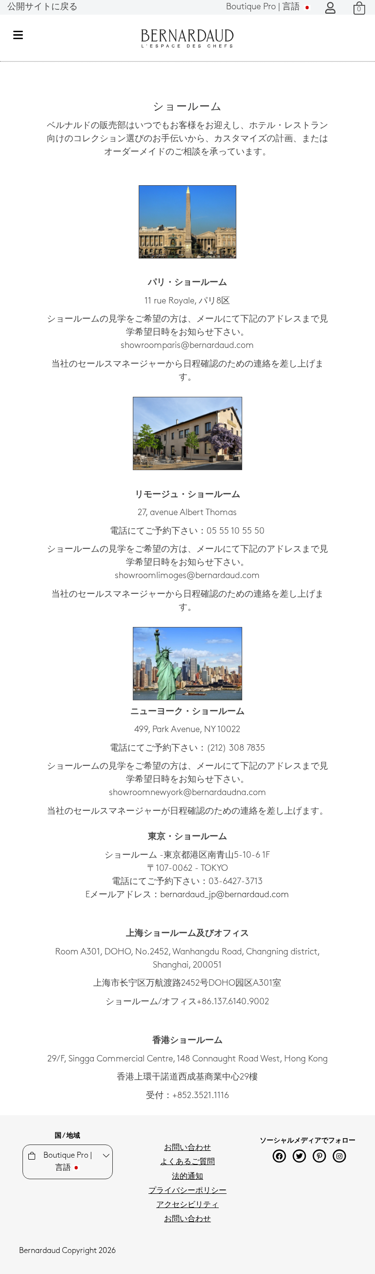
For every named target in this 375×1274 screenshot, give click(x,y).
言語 (264, 7)
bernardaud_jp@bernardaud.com (224, 895)
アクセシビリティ (187, 1205)
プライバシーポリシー (187, 1191)
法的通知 (187, 1177)
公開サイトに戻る (42, 7)
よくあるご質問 (187, 1162)
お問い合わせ (187, 1148)
